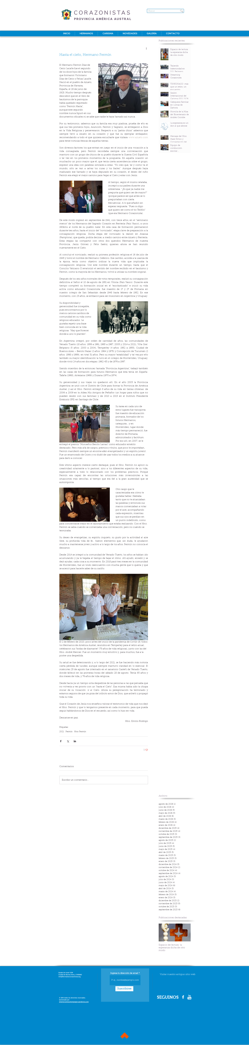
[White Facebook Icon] (183, 997)
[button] (86, 33)
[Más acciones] (146, 48)
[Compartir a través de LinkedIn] (74, 741)
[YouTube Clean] (189, 997)
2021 (61, 732)
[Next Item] (186, 932)
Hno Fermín (80, 732)
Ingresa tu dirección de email (124, 973)
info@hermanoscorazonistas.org (70, 977)
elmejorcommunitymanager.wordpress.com (74, 1002)
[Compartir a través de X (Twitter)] (67, 741)
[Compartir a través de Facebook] (60, 741)
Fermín (69, 732)
